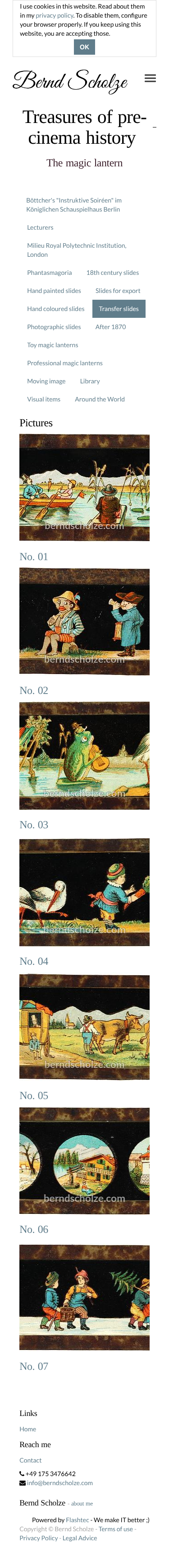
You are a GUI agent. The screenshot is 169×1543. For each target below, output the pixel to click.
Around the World (100, 399)
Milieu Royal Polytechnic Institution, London (76, 249)
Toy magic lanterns (52, 345)
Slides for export (118, 290)
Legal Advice (80, 1538)
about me (82, 1503)
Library (90, 381)
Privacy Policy (38, 1538)
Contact (30, 1460)
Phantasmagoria (49, 272)
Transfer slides (119, 308)
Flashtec (77, 1520)
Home (27, 1429)
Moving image (46, 381)
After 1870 (111, 326)
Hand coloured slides (55, 308)
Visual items (43, 399)
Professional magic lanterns (65, 363)
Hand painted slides (54, 290)
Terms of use (116, 1529)
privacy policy (54, 15)
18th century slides (113, 272)
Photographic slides (54, 326)
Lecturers (40, 227)
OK (84, 47)
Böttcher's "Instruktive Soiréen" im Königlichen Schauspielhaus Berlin (74, 204)
